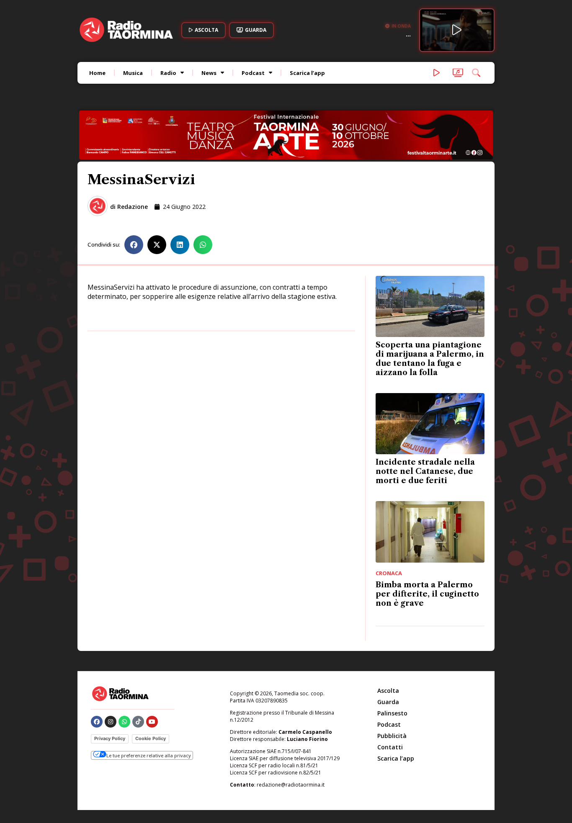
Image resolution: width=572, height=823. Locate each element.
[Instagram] (110, 722)
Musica (133, 73)
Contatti (390, 747)
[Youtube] (152, 722)
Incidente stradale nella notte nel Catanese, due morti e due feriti (425, 471)
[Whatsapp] (124, 722)
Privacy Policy (109, 738)
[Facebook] (97, 722)
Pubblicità (392, 736)
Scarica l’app (307, 73)
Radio (168, 73)
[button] (133, 244)
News (208, 73)
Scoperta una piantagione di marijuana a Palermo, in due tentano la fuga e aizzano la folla (430, 358)
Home (97, 73)
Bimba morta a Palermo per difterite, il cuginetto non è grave (427, 594)
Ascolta (388, 690)
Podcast (253, 73)
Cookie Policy (150, 738)
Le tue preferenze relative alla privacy (148, 755)
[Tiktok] (138, 722)
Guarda (388, 702)
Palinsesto (392, 713)
